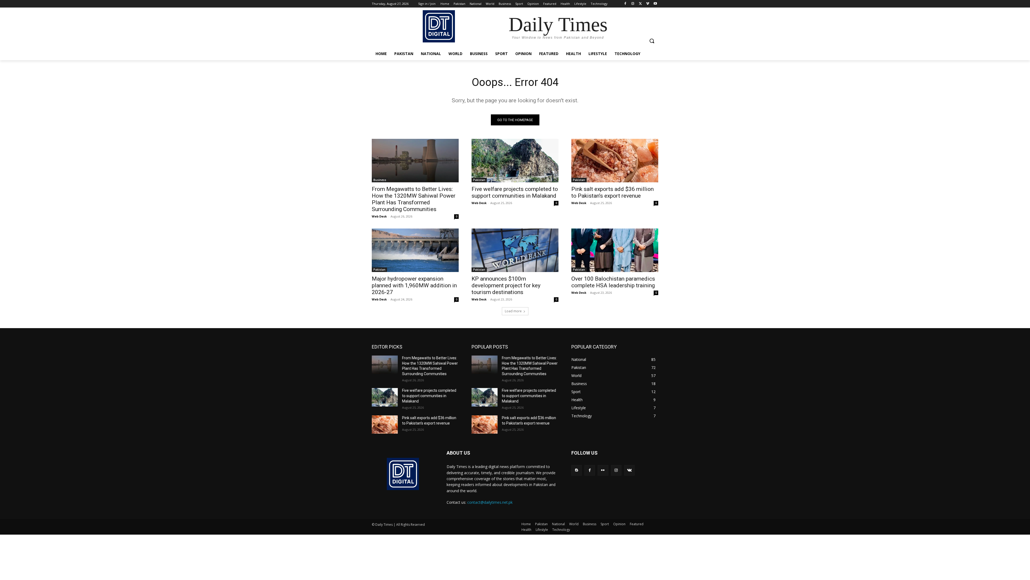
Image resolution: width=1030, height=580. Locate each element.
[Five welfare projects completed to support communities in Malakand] (515, 160)
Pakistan (479, 180)
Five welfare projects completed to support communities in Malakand (515, 192)
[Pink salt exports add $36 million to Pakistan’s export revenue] (614, 160)
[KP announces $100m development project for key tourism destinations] (515, 250)
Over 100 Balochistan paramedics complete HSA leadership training (613, 282)
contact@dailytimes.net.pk (490, 502)
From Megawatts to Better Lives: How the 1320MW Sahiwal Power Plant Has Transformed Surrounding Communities (413, 199)
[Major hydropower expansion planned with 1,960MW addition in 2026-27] (415, 250)
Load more (513, 311)
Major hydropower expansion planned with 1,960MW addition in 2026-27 (414, 285)
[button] (651, 40)
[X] (640, 4)
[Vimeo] (648, 4)
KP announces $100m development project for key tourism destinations (506, 285)
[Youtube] (655, 4)
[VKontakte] (629, 470)
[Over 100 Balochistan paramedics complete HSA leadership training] (614, 250)
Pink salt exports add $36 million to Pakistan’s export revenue (612, 192)
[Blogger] (576, 470)
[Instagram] (633, 4)
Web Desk (379, 216)
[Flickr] (603, 470)
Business (379, 180)
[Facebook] (625, 4)
